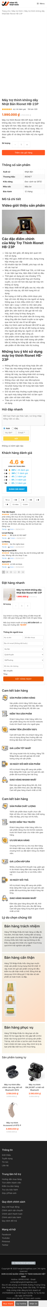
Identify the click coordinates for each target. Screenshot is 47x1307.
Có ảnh (25, 504)
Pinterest (6, 1241)
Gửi (16, 439)
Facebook (6, 1234)
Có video (16, 504)
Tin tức (5, 1162)
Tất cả (7, 500)
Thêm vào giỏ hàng (23, 152)
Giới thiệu (6, 1155)
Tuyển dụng (7, 1158)
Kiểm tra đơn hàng (10, 1186)
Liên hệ (5, 1165)
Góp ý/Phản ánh (9, 1193)
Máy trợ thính (17, 11)
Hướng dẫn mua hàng (12, 1179)
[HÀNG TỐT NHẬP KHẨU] (10, 3)
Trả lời (4, 529)
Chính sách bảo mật (15, 1298)
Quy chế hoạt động (10, 1207)
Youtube (6, 1238)
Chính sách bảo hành (11, 1217)
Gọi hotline (21, 1303)
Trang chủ (6, 11)
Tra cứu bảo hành (10, 1189)
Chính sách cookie (32, 1298)
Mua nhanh (8, 1303)
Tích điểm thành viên (11, 1182)
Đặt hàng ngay (23, 679)
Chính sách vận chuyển (12, 1210)
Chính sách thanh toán (12, 1214)
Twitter (5, 1245)
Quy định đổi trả (9, 1221)
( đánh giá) (21, 109)
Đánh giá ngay (17, 489)
